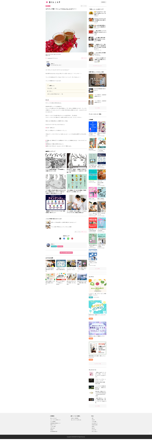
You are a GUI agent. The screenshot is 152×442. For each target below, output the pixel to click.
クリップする (78, 231)
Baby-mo (93, 428)
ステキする (84, 58)
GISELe (93, 426)
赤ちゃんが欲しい (95, 431)
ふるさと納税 (94, 421)
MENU (104, 2)
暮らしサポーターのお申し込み (76, 419)
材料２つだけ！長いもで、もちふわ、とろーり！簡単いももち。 (59, 146)
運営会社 (51, 429)
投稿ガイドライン (53, 424)
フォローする (54, 246)
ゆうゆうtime (94, 429)
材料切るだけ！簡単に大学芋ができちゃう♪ (55, 143)
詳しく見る (60, 246)
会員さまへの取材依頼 (74, 418)
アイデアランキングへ (97, 65)
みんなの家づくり (95, 423)
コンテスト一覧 (97, 363)
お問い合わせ (52, 428)
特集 (92, 418)
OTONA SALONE (94, 424)
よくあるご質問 (52, 426)
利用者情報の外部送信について (55, 423)
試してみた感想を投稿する (66, 252)
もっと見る (97, 107)
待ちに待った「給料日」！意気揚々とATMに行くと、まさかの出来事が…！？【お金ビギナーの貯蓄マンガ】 (77, 171)
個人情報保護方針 (53, 431)
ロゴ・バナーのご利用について (55, 419)
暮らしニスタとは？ (53, 418)
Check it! (93, 419)
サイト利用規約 (52, 421)
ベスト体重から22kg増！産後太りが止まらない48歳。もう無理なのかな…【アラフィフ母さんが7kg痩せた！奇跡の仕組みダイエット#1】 (55, 192)
